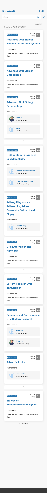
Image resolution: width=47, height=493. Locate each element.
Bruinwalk (9, 11)
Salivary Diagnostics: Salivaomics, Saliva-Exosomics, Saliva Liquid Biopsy (21, 208)
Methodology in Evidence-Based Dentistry (22, 157)
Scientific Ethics (16, 362)
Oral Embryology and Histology (19, 249)
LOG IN (42, 11)
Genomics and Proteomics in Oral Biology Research (23, 317)
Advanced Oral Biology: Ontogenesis (20, 73)
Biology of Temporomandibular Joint (22, 403)
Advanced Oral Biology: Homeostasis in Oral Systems (23, 42)
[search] (19, 17)
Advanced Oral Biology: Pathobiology (20, 104)
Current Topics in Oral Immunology (19, 286)
